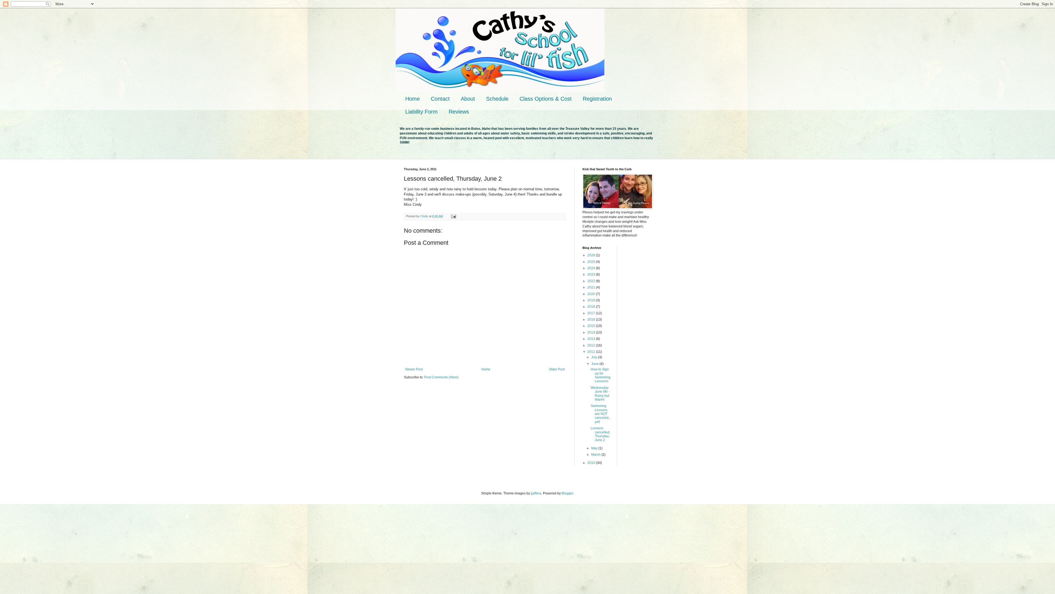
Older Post (557, 369)
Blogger (567, 493)
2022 (591, 281)
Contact (440, 99)
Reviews (459, 112)
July (594, 357)
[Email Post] (453, 216)
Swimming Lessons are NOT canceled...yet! (601, 414)
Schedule (497, 99)
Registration (597, 99)
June (595, 364)
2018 (591, 307)
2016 (591, 319)
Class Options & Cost (546, 99)
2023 (591, 274)
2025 (591, 262)
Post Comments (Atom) (441, 377)
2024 (591, 268)
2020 (591, 294)
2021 (591, 287)
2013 (591, 339)
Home (412, 99)
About (468, 99)
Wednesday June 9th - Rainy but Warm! (600, 394)
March (596, 455)
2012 (591, 345)
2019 (591, 300)
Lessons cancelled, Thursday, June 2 (600, 434)
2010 (591, 463)
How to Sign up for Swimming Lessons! (600, 375)
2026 (591, 255)
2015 (591, 326)
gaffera (536, 493)
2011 (591, 352)
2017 (591, 313)
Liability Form (421, 112)
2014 (591, 332)
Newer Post (414, 369)
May (594, 448)
